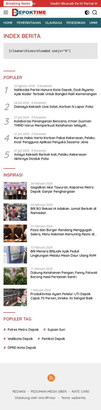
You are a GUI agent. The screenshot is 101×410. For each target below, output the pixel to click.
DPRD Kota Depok (22, 348)
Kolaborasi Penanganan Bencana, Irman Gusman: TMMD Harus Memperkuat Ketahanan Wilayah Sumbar (53, 123)
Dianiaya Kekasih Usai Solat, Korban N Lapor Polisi (53, 107)
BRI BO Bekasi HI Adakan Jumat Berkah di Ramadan (63, 211)
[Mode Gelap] (87, 12)
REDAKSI (19, 391)
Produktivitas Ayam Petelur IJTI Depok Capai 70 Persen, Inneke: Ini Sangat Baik (62, 296)
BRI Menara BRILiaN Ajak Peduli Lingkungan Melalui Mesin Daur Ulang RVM (63, 253)
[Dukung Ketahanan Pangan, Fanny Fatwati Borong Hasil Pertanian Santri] (15, 276)
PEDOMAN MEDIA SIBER (49, 391)
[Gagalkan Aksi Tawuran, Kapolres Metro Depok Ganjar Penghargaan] (15, 190)
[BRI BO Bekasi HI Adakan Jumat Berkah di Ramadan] (15, 212)
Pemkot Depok (53, 339)
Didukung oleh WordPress (35, 398)
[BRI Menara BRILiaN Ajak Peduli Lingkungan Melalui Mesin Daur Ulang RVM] (15, 254)
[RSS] (51, 378)
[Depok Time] (28, 12)
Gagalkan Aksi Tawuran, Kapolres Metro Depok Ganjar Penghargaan (62, 189)
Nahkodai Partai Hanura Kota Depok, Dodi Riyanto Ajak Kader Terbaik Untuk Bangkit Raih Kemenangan (55, 92)
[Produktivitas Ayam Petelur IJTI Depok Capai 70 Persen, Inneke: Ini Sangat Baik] (15, 297)
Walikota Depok (20, 339)
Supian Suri (56, 329)
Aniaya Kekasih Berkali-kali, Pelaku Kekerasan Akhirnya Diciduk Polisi (50, 156)
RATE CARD (80, 391)
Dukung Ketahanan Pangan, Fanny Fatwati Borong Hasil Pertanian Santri (64, 275)
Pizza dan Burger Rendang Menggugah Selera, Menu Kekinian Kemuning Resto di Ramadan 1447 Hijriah (62, 232)
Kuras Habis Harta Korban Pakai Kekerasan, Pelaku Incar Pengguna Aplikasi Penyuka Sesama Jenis (54, 140)
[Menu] (7, 12)
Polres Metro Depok (23, 329)
